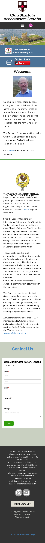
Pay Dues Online (22, 59)
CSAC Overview (19, 168)
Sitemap (22, 541)
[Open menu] (22, 25)
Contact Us (22, 349)
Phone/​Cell (11, 398)
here (11, 150)
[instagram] (31, 25)
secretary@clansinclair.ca (14, 333)
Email (9, 388)
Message (6, 408)
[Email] (26, 493)
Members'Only (22, 504)
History (26, 209)
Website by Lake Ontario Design (22, 535)
